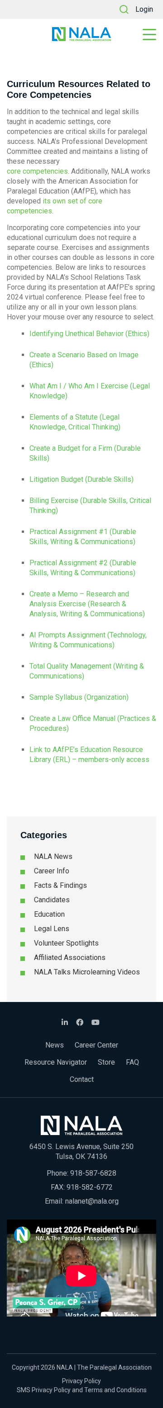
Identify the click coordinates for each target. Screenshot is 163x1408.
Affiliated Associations (69, 957)
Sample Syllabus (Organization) (79, 697)
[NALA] (81, 34)
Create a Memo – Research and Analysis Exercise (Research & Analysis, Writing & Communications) (87, 604)
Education (49, 914)
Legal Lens (51, 928)
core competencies (37, 171)
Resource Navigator (55, 1062)
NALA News (53, 856)
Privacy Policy (81, 1381)
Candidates (52, 900)
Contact (82, 1079)
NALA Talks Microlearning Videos (87, 972)
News (54, 1045)
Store (106, 1062)
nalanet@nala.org (92, 1201)
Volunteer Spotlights (66, 943)
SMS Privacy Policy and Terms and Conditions (82, 1390)
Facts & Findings (60, 885)
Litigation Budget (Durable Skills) (81, 479)
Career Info (51, 871)
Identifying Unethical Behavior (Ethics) (89, 333)
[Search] (124, 9)
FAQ (132, 1062)
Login (144, 9)
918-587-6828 (93, 1173)
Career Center (96, 1045)
